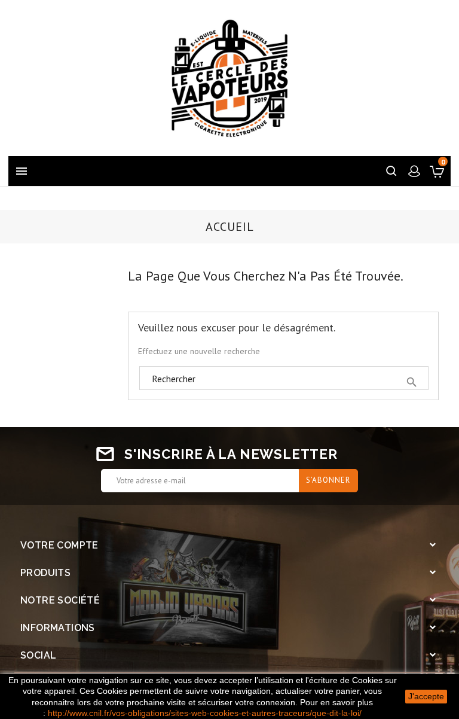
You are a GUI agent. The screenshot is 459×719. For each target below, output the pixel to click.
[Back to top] (420, 633)
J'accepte (426, 696)
